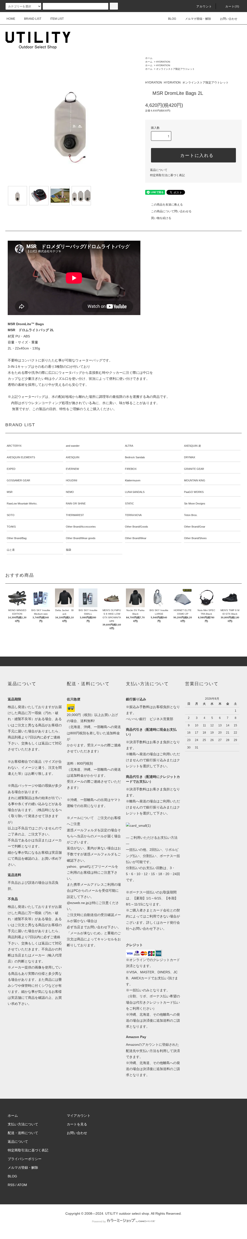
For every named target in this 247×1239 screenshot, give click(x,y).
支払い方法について (23, 1124)
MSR (10, 491)
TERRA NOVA (133, 515)
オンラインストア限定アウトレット (175, 69)
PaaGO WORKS (194, 491)
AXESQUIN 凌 (192, 445)
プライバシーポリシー (24, 1159)
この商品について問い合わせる (171, 211)
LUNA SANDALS (134, 491)
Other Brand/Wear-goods (81, 538)
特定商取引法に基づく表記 (167, 175)
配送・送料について (23, 1133)
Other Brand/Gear (194, 526)
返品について (158, 170)
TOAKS (11, 526)
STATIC (129, 503)
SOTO (10, 515)
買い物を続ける (161, 218)
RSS (11, 1185)
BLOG (172, 18)
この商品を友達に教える (167, 204)
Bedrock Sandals (135, 457)
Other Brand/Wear (135, 538)
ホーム (148, 58)
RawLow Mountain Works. (22, 503)
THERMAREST (75, 515)
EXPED (11, 468)
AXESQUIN (72, 457)
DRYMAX (189, 457)
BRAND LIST (32, 18)
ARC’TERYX (14, 445)
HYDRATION (163, 61)
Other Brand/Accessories (81, 526)
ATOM (22, 1185)
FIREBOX (131, 468)
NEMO (70, 491)
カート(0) (232, 6)
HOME (11, 18)
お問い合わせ (228, 18)
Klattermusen (132, 480)
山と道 (11, 549)
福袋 (68, 549)
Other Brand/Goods (136, 526)
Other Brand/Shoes (195, 538)
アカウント (204, 6)
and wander (73, 445)
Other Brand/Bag (17, 538)
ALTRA (129, 445)
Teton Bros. (191, 515)
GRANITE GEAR (194, 468)
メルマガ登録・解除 (198, 18)
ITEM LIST (57, 18)
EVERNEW (72, 468)
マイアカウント (78, 1115)
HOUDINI (71, 480)
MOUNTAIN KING (194, 480)
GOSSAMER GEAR (18, 480)
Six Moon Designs (194, 503)
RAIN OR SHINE (76, 503)
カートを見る (77, 1124)
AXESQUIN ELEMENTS (21, 457)
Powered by (99, 1221)
